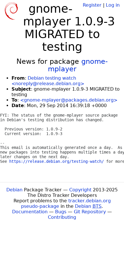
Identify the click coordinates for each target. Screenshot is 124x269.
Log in (113, 5)
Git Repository (90, 211)
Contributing (62, 217)
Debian (14, 190)
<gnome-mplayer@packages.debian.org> (68, 100)
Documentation (30, 211)
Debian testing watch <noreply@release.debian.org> (48, 80)
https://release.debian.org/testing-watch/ (56, 161)
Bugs (60, 211)
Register (92, 5)
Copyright (80, 190)
